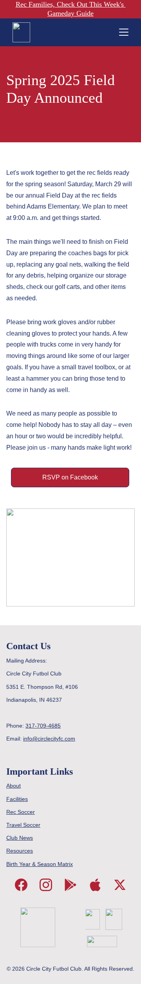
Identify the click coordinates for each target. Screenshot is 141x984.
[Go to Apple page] (95, 885)
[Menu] (123, 32)
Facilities (17, 799)
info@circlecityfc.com (49, 738)
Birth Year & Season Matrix (39, 864)
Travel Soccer (23, 825)
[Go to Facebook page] (21, 885)
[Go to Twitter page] (120, 885)
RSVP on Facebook (70, 477)
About (13, 785)
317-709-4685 (43, 726)
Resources (19, 851)
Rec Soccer (20, 812)
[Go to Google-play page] (70, 885)
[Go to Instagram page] (46, 885)
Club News (19, 838)
